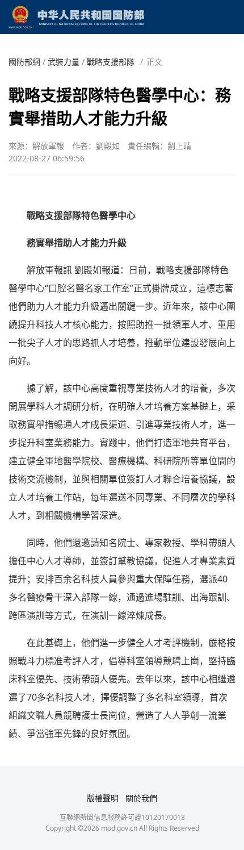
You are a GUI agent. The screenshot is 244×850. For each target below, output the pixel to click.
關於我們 (141, 798)
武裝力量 (63, 61)
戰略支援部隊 (110, 61)
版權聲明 (103, 798)
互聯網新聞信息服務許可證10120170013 (122, 817)
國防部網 (24, 61)
